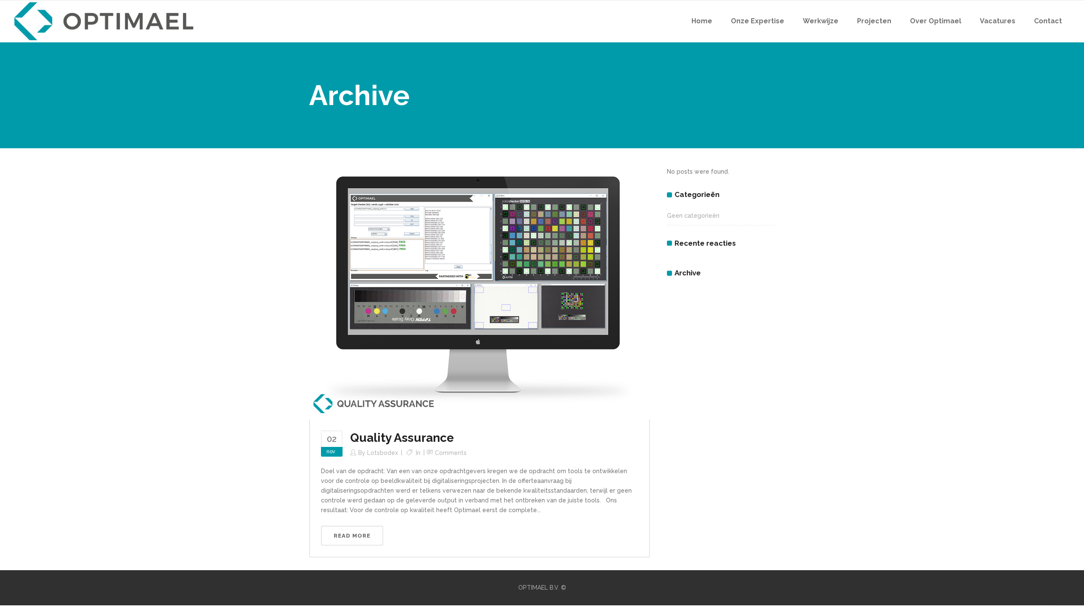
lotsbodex (382, 452)
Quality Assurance (402, 438)
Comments (451, 452)
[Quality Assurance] (479, 292)
